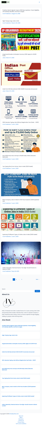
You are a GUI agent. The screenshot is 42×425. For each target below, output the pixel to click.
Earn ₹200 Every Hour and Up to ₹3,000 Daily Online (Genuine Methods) (19, 156)
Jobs (4, 57)
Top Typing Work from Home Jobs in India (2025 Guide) (18, 166)
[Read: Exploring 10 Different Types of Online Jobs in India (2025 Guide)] (21, 219)
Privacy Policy (21, 422)
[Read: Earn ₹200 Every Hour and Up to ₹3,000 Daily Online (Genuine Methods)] (21, 140)
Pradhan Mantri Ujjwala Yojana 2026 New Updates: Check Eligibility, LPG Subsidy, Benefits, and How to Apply (21, 10)
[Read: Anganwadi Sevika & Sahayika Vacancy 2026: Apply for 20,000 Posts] (21, 39)
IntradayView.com (14, 414)
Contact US (21, 420)
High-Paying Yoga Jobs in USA (11, 21)
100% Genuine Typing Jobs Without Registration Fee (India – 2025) (21, 122)
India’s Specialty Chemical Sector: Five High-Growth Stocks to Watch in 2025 (19, 268)
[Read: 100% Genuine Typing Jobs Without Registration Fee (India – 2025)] (21, 107)
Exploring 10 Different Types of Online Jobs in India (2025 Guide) (20, 234)
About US (21, 416)
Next (37, 279)
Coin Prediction (7, 13)
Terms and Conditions (21, 423)
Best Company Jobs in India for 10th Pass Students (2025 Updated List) (21, 200)
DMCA (21, 417)
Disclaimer (21, 419)
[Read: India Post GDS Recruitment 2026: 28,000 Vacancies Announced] (21, 74)
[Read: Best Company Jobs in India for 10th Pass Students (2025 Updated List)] (21, 184)
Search (3, 289)
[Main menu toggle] (39, 2)
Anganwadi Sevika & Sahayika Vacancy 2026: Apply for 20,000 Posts (19, 54)
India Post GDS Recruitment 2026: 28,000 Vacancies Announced (20, 89)
